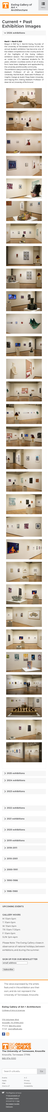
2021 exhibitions (15, 819)
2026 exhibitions (15, 33)
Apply (4, 1080)
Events (4, 1078)
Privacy (27, 1080)
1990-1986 (12, 880)
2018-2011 (11, 848)
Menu (44, 5)
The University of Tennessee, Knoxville (4, 8)
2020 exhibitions (15, 829)
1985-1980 (12, 891)
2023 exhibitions (15, 791)
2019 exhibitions (15, 840)
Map (3, 1083)
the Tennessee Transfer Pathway (12, 1103)
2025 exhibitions (15, 773)
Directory (27, 1083)
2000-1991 (12, 869)
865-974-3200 (15, 1026)
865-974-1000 (9, 1058)
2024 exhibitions (15, 780)
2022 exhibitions (15, 808)
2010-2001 (12, 858)
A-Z (25, 1078)
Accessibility (28, 1086)
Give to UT (6, 1086)
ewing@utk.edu (15, 1029)
